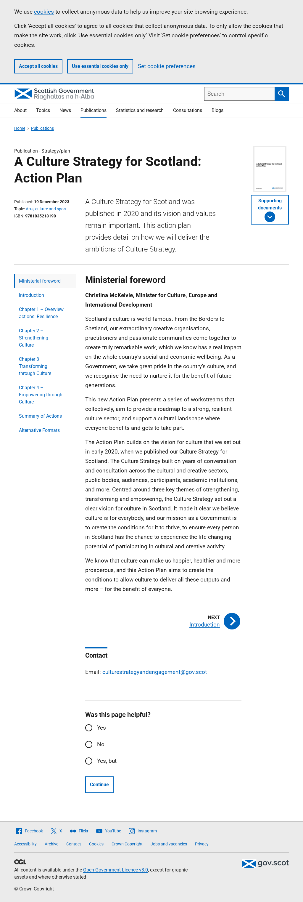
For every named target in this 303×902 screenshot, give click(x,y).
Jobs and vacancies (169, 844)
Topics (43, 110)
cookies (44, 11)
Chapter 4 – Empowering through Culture (40, 395)
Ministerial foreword (40, 281)
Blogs (217, 110)
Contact (73, 844)
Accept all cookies (38, 66)
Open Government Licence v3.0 (115, 870)
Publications (93, 110)
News (65, 110)
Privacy (202, 844)
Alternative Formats (39, 430)
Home (19, 128)
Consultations (187, 110)
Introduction (31, 295)
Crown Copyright (127, 844)
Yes (101, 727)
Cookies (96, 844)
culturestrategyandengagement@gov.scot (154, 672)
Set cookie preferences (167, 66)
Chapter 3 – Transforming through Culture (35, 366)
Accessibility (25, 844)
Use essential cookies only (100, 66)
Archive (51, 844)
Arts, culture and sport (46, 208)
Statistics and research (140, 110)
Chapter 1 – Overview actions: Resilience (41, 313)
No (100, 744)
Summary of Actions (40, 416)
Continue (99, 784)
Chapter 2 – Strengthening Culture (33, 338)
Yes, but (107, 760)
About (20, 110)
